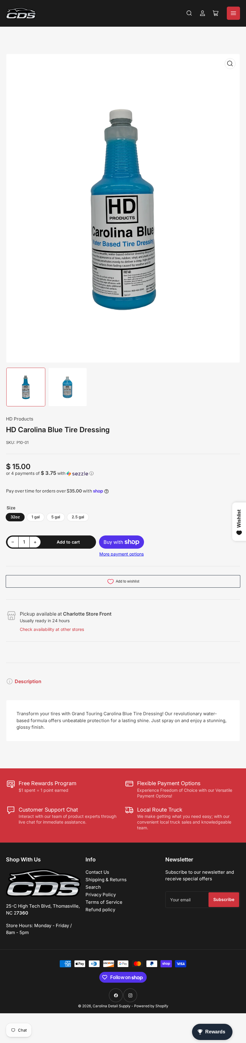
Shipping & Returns (106, 879)
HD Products (19, 419)
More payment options (121, 553)
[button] (123, 473)
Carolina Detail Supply (111, 1006)
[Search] (189, 13)
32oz (15, 516)
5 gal (55, 516)
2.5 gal (78, 516)
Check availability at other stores (52, 629)
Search (93, 887)
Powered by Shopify (151, 1006)
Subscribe (223, 899)
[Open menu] (233, 13)
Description (28, 681)
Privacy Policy (101, 894)
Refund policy (100, 909)
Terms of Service (104, 902)
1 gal (36, 516)
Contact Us (97, 872)
